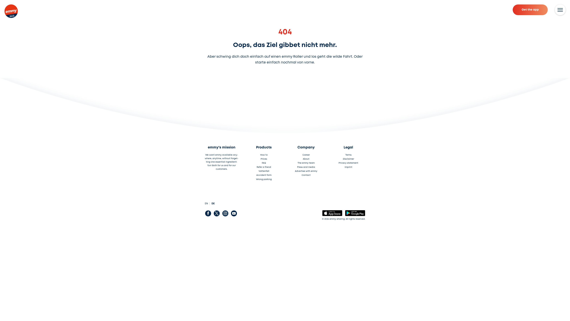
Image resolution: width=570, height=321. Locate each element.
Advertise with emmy (306, 171)
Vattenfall (264, 171)
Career (306, 155)
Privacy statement (348, 163)
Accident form (263, 175)
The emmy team (306, 163)
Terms (348, 155)
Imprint (348, 167)
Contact (306, 175)
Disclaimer (348, 159)
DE (213, 204)
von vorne (305, 62)
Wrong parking (264, 179)
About (306, 159)
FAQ (264, 163)
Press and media (306, 167)
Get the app (530, 9)
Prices (264, 159)
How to (264, 155)
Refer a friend (264, 167)
